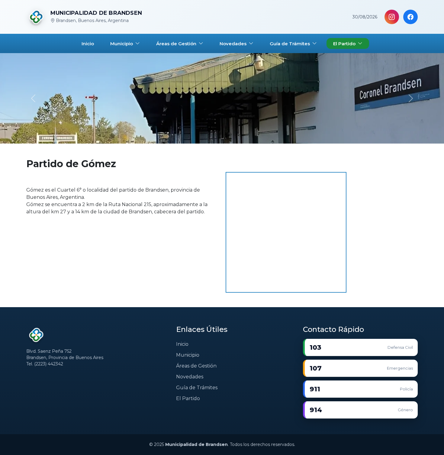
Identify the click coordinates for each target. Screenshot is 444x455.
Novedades (189, 377)
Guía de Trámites (196, 387)
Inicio (182, 344)
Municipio (187, 355)
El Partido (188, 398)
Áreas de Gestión (196, 366)
